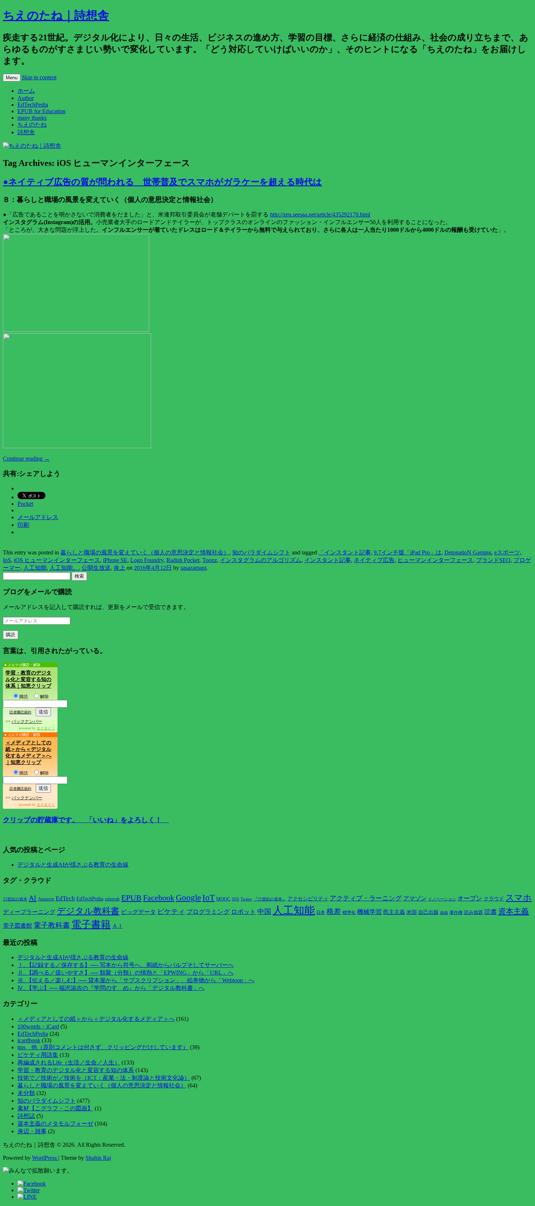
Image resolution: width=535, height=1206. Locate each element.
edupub (112, 898)
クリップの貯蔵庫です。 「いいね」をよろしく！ (86, 820)
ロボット (243, 911)
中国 (264, 911)
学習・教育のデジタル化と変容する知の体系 (75, 1070)
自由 (444, 913)
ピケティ (171, 911)
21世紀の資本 (15, 899)
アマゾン (415, 898)
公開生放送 (96, 568)
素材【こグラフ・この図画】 (55, 1108)
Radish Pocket (182, 560)
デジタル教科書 (88, 911)
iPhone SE (115, 560)
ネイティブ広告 (374, 560)
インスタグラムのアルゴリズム (260, 560)
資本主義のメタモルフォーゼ (55, 1124)
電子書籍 (91, 924)
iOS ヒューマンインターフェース (57, 560)
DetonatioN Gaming (467, 552)
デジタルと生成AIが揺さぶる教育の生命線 (72, 864)
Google (188, 897)
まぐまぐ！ (46, 728)
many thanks (32, 118)
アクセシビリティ (308, 898)
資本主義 (513, 911)
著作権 (456, 912)
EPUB (131, 897)
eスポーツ (507, 552)
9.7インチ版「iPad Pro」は (407, 552)
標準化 (349, 912)
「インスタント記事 (344, 552)
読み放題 (473, 912)
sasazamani (193, 568)
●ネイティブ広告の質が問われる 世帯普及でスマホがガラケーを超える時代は (162, 182)
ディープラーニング (29, 912)
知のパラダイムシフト (261, 552)
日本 (320, 912)
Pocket (25, 504)
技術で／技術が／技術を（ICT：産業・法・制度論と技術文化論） (103, 1078)
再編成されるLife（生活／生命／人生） (68, 1062)
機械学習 (369, 911)
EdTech (65, 898)
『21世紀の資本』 (270, 899)
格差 (333, 911)
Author (25, 98)
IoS (7, 560)
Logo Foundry (146, 560)
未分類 (26, 1093)
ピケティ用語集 (37, 1055)
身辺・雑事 (32, 1131)
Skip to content (39, 77)
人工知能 (35, 568)
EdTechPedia (32, 105)
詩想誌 (26, 1116)
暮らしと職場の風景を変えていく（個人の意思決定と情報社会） (144, 552)
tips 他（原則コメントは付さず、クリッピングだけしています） (103, 1047)
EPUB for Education (41, 111)
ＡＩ (117, 926)
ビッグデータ (138, 912)
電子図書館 (17, 925)
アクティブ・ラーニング (366, 898)
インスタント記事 (327, 560)
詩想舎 (26, 132)
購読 (23, 696)
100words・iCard (38, 1026)
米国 (412, 912)
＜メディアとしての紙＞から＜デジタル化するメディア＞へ (96, 1019)
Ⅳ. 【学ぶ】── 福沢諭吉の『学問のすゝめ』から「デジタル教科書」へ (111, 988)
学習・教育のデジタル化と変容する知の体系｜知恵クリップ (28, 679)
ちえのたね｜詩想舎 (56, 15)
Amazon (46, 898)
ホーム (26, 91)
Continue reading (26, 458)
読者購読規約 (20, 712)
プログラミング (208, 911)
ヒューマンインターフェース (435, 560)
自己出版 (428, 912)
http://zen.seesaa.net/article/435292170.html (320, 214)
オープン (469, 898)
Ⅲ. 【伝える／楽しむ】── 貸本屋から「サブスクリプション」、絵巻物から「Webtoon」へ (135, 980)
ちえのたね (32, 125)
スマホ (519, 897)
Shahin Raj (98, 1158)
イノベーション (442, 899)
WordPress (45, 1158)
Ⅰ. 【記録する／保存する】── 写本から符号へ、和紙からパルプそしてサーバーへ (125, 965)
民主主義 (394, 912)
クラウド (494, 898)
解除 (44, 696)
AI (32, 898)
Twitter (246, 899)
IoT (208, 897)
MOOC (223, 898)
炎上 (119, 568)
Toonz (209, 560)
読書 (490, 911)
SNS (235, 899)
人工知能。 (64, 568)
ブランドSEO (493, 560)
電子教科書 (51, 925)
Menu (11, 77)
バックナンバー (27, 721)
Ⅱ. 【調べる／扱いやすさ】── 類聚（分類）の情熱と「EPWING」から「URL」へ (125, 973)
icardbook (28, 1040)
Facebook (158, 897)
